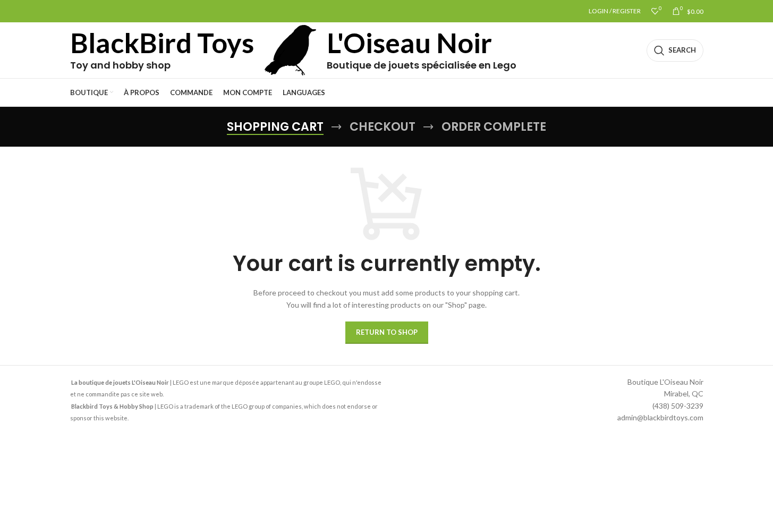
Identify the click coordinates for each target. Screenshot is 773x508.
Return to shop (387, 332)
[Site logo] (291, 49)
